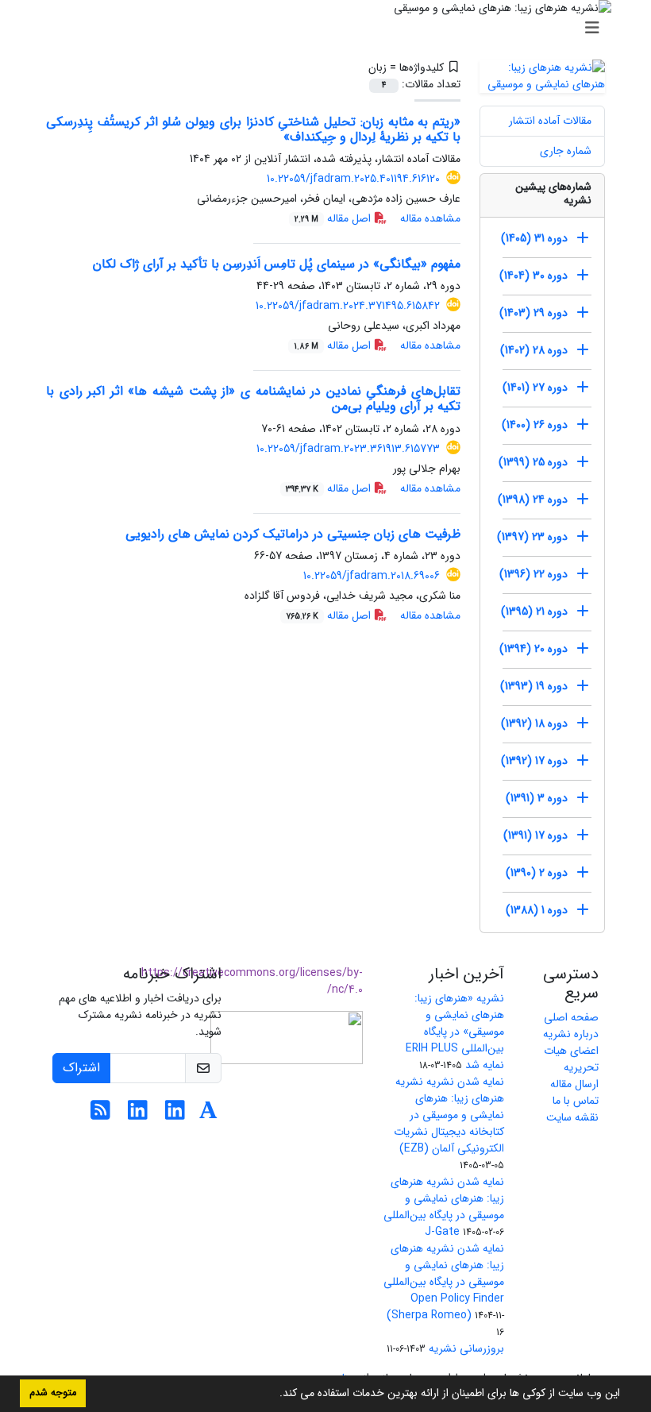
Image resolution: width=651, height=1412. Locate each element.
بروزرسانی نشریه (466, 1348)
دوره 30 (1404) (533, 275)
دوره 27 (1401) (535, 387)
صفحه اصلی (571, 1017)
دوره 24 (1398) (533, 499)
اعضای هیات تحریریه (571, 1059)
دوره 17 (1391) (535, 835)
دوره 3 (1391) (537, 798)
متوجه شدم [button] (52, 1393)
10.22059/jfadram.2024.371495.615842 (348, 305)
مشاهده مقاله (430, 218)
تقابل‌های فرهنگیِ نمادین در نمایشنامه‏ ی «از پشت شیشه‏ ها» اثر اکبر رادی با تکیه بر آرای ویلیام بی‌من (253, 398)
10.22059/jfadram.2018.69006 (371, 575)
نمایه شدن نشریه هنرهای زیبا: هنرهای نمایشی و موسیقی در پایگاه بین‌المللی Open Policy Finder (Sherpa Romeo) (443, 1282)
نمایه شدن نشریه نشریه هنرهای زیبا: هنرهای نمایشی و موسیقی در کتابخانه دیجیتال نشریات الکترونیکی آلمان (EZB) (449, 1115)
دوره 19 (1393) (534, 686)
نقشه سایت (572, 1117)
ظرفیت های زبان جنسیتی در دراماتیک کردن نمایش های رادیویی (292, 534)
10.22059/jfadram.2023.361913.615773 (348, 448)
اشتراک (81, 1068)
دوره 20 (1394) (533, 649)
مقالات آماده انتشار (550, 120)
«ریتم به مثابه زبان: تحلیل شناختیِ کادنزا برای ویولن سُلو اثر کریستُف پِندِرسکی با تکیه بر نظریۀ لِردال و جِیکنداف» (253, 129)
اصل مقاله (334, 218)
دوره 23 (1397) (532, 537)
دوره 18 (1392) (534, 723)
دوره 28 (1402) (534, 350)
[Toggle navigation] (330, 29)
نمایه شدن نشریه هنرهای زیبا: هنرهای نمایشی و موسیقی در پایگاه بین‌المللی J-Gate (443, 1206)
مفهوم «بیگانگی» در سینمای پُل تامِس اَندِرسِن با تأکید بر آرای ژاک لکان (276, 264)
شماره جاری (565, 151)
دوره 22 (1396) (533, 574)
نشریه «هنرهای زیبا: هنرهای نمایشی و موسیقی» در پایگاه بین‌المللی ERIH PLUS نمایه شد (455, 1032)
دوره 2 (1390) (537, 873)
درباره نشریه (571, 1034)
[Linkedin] (175, 1115)
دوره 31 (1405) (534, 238)
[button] (274, 1394)
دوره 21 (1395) (534, 611)
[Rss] (100, 1115)
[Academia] (208, 1115)
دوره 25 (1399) (533, 462)
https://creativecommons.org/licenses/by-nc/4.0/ (252, 981)
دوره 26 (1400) (535, 425)
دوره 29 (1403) (533, 313)
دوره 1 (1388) (537, 910)
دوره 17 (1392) (534, 761)
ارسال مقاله (574, 1084)
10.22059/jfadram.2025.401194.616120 (353, 178)
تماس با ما (576, 1100)
